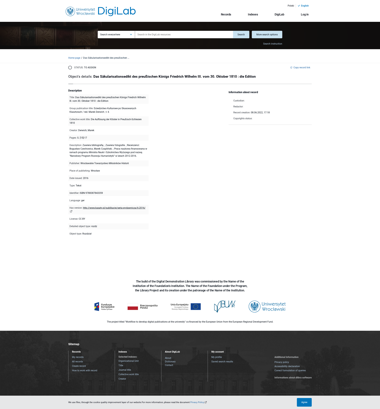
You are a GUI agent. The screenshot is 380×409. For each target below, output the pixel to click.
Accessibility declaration (287, 366)
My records (78, 357)
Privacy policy (281, 362)
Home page (74, 57)
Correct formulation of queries (290, 370)
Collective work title (128, 374)
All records (77, 361)
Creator (122, 378)
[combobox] (184, 34)
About (168, 358)
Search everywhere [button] (110, 34)
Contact (169, 365)
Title (120, 365)
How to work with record (84, 370)
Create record (79, 366)
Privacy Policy (197, 402)
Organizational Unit (128, 361)
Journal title (124, 369)
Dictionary (170, 361)
